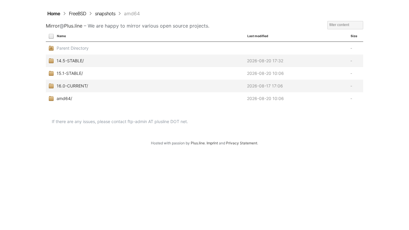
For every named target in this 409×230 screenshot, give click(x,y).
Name (61, 36)
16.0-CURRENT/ (72, 85)
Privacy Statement (241, 143)
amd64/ (64, 98)
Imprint (212, 143)
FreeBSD (77, 13)
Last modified (257, 36)
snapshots (105, 13)
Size (354, 36)
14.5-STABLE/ (70, 60)
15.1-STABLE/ (70, 73)
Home (53, 13)
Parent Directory (73, 48)
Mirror (53, 26)
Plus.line (73, 26)
